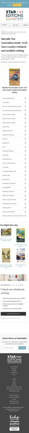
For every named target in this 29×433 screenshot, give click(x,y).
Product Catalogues (14, 397)
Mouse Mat (5, 143)
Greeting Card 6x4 (8, 191)
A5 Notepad (5, 179)
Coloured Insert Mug (9, 171)
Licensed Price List (14, 403)
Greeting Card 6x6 (8, 195)
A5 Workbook (6, 187)
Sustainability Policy (14, 391)
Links (14, 374)
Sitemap (14, 383)
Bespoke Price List (14, 401)
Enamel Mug (6, 175)
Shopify (16, 411)
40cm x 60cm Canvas (8, 118)
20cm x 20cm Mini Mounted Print (12, 216)
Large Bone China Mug (9, 203)
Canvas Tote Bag (7, 131)
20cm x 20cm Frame (8, 212)
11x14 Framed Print (8, 98)
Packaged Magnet (7, 151)
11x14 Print (5, 102)
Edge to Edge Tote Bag (9, 199)
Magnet (4, 139)
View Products (14, 366)
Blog (14, 381)
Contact (14, 379)
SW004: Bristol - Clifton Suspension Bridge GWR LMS (6, 266)
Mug (3, 147)
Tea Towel (5, 167)
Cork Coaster (6, 207)
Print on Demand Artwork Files (14, 387)
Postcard (5, 155)
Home (2, 30)
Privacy (14, 399)
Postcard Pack (7, 159)
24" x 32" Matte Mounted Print (11, 110)
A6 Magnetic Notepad (9, 183)
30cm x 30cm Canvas (8, 163)
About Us (14, 368)
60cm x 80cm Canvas (8, 122)
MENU (5, 25)
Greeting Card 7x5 (8, 135)
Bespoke (14, 370)
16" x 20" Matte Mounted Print (11, 106)
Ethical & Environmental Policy (14, 389)
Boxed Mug (5, 126)
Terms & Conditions (14, 395)
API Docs (14, 385)
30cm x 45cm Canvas (8, 114)
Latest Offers (14, 372)
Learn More (17, 5)
